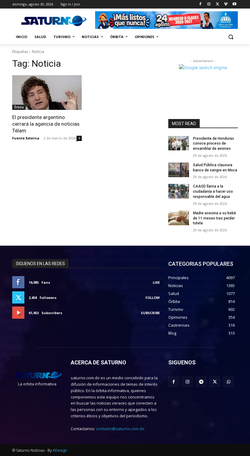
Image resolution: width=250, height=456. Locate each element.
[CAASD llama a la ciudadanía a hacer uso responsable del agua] (178, 191)
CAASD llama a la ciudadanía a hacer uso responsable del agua (213, 191)
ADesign (60, 450)
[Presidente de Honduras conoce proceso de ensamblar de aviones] (178, 143)
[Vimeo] (225, 4)
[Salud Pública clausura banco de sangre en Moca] (178, 170)
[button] (230, 37)
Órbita (19, 107)
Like (156, 282)
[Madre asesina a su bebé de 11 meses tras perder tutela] (178, 218)
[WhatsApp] (228, 381)
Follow (152, 297)
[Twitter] (217, 4)
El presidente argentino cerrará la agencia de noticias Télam (46, 124)
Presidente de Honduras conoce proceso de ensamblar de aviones (213, 143)
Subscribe (150, 312)
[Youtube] (234, 4)
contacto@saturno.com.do (120, 428)
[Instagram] (208, 4)
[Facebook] (200, 4)
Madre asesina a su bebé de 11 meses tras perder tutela (214, 218)
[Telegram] (201, 381)
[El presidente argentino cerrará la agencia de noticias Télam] (47, 92)
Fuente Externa (25, 138)
